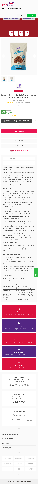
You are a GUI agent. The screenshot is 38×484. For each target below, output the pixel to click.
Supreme (12, 158)
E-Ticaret (13, 481)
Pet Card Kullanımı (20, 151)
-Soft (9, 481)
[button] (3, 56)
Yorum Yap (28, 102)
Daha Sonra (21, 15)
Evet (31, 15)
